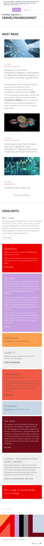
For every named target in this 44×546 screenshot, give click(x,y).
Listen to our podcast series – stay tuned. (18, 478)
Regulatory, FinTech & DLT (12, 66)
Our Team (7, 447)
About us (7, 326)
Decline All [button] (27, 10)
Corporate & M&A (9, 184)
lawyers (13, 429)
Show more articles (22, 195)
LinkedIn (17, 493)
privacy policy (23, 5)
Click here (7, 341)
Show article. (8, 266)
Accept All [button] (16, 10)
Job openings (8, 394)
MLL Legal (7, 237)
